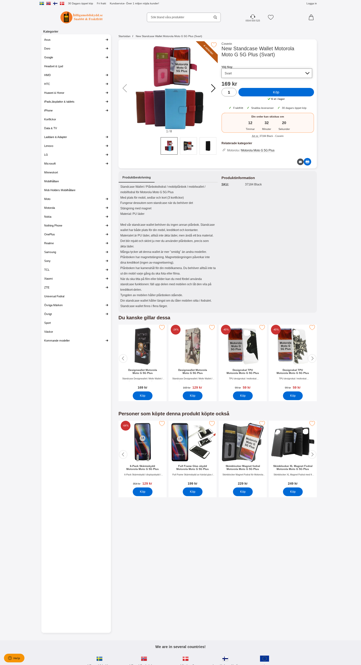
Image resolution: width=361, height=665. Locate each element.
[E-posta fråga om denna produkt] (300, 162)
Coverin (226, 43)
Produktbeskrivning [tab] (136, 177)
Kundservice (117, 3)
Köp (276, 92)
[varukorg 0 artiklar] (312, 17)
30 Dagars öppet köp (80, 3)
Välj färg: (227, 66)
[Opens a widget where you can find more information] (14, 658)
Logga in (311, 3)
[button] (213, 88)
